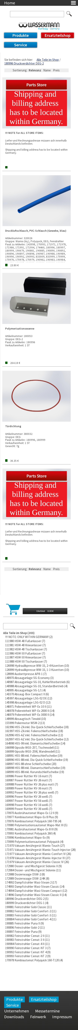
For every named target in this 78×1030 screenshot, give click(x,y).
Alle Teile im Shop (48, 60)
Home (9, 2)
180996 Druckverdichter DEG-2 (24, 63)
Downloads (14, 1016)
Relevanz (35, 70)
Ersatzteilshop (58, 35)
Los (73, 626)
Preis (56, 70)
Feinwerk (38, 1016)
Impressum (62, 1016)
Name (47, 70)
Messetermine (47, 1010)
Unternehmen (16, 1010)
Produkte (20, 35)
